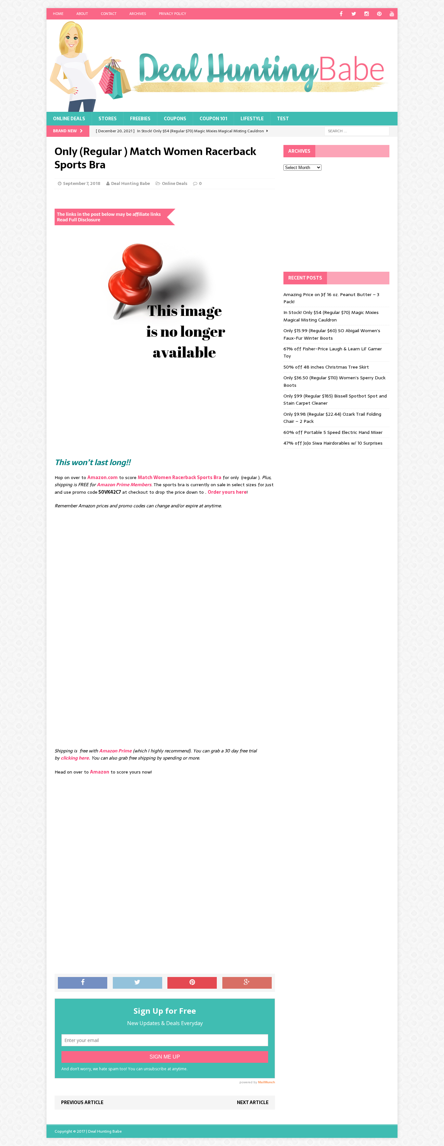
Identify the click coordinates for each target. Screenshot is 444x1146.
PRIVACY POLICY (172, 14)
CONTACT (108, 14)
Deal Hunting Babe (130, 183)
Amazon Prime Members (124, 484)
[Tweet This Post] (137, 983)
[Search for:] (356, 130)
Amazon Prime (115, 750)
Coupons (175, 118)
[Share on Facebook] (82, 983)
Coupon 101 (213, 118)
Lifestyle (252, 118)
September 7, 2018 (81, 183)
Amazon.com (102, 477)
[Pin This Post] (192, 983)
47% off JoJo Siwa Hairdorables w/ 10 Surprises (333, 443)
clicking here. (75, 758)
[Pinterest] (379, 14)
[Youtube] (392, 14)
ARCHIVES (137, 14)
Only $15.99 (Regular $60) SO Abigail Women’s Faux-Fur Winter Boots (331, 334)
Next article (252, 1102)
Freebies (140, 118)
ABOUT (82, 14)
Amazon (99, 771)
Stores (107, 118)
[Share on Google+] (247, 983)
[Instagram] (366, 14)
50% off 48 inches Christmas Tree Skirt (326, 367)
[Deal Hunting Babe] (222, 66)
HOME (58, 14)
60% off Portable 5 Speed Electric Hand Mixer (333, 432)
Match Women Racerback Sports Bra (179, 477)
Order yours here (227, 492)
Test (283, 118)
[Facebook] (341, 14)
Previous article (82, 1102)
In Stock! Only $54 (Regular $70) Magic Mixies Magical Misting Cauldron (331, 316)
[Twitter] (353, 14)
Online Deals (69, 118)
